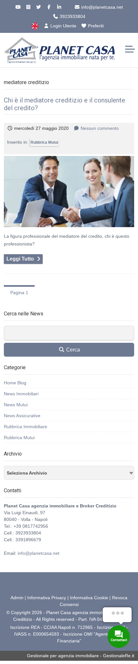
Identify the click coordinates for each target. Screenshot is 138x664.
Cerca (72, 349)
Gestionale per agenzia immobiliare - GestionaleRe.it (80, 655)
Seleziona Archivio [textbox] (27, 473)
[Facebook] (49, 7)
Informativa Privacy (46, 597)
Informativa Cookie (89, 597)
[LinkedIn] (59, 7)
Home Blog (15, 382)
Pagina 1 (19, 292)
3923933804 (71, 16)
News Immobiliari (21, 393)
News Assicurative (22, 415)
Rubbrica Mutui (44, 142)
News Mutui (16, 404)
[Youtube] (18, 7)
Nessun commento (100, 128)
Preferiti (95, 25)
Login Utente (62, 25)
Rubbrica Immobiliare (25, 426)
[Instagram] (28, 7)
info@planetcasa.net (101, 7)
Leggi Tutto (20, 259)
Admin (17, 597)
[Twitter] (38, 7)
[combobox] (69, 473)
